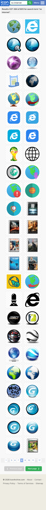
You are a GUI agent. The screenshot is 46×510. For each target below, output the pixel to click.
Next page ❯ (33, 468)
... (9, 460)
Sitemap (39, 483)
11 (33, 460)
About (29, 480)
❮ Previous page (14, 468)
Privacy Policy (9, 483)
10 (29, 460)
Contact (37, 480)
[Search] (29, 3)
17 (40, 460)
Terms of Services (25, 483)
